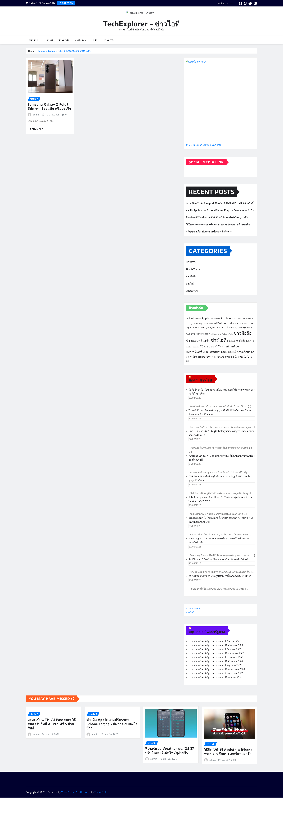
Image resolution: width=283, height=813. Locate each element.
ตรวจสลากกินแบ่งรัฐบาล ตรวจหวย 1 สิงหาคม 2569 (215, 649)
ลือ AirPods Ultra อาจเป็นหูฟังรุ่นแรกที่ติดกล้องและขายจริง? (220, 575)
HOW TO (109, 40)
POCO (224, 328)
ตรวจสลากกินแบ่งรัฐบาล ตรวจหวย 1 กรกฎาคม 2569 (216, 657)
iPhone (224, 323)
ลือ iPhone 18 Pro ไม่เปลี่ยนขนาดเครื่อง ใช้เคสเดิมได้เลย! (218, 559)
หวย (198, 608)
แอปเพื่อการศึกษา (239, 352)
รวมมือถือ (189, 347)
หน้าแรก (33, 40)
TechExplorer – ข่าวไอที (141, 23)
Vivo (219, 334)
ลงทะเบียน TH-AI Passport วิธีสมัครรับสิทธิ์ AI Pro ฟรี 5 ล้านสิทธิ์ (219, 203)
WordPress (67, 792)
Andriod (190, 318)
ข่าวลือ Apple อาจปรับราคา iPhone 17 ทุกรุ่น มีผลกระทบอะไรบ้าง (220, 210)
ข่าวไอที (48, 40)
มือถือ (242, 340)
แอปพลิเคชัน (195, 351)
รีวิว (95, 40)
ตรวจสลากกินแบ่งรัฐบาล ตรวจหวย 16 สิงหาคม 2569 (216, 645)
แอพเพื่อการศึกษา (225, 356)
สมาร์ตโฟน (217, 346)
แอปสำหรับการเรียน (216, 352)
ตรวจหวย (191, 608)
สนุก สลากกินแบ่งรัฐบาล (207, 631)
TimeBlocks (213, 334)
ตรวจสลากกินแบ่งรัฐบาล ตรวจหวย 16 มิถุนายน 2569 (216, 661)
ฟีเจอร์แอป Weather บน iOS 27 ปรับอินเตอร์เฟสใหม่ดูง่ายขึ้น (217, 217)
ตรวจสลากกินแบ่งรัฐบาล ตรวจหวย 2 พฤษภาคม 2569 (216, 673)
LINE (202, 327)
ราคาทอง (196, 347)
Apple (205, 318)
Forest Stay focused (201, 323)
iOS (217, 323)
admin (36, 114)
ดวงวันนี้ (190, 612)
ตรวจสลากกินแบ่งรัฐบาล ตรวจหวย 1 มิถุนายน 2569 (215, 665)
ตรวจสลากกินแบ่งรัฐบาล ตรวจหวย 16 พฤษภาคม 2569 (217, 669)
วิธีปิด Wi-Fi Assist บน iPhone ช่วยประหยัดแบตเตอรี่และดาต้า (218, 224)
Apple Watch (215, 318)
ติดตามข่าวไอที (200, 380)
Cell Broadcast (248, 318)
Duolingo (189, 323)
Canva (239, 319)
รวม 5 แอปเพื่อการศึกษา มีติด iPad (204, 145)
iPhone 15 (234, 323)
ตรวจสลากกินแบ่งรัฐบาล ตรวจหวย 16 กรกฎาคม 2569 (216, 653)
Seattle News (83, 792)
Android (198, 318)
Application (228, 318)
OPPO (218, 327)
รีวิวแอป (205, 346)
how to (212, 323)
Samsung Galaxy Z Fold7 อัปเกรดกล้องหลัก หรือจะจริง (64, 50)
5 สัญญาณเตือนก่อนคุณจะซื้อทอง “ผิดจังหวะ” (209, 231)
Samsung (232, 327)
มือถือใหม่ (250, 341)
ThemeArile (100, 792)
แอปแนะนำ (81, 40)
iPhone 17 (245, 323)
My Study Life (210, 328)
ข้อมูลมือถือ (232, 340)
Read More (36, 129)
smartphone (198, 333)
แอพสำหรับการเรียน (207, 356)
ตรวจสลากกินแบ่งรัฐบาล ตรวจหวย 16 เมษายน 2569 (215, 677)
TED (206, 334)
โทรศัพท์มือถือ (242, 356)
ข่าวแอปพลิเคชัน (198, 340)
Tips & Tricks (193, 269)
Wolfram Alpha (227, 334)
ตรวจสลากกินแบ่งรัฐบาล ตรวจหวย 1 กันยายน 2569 (215, 641)
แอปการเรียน (231, 346)
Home (31, 50)
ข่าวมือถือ (64, 40)
